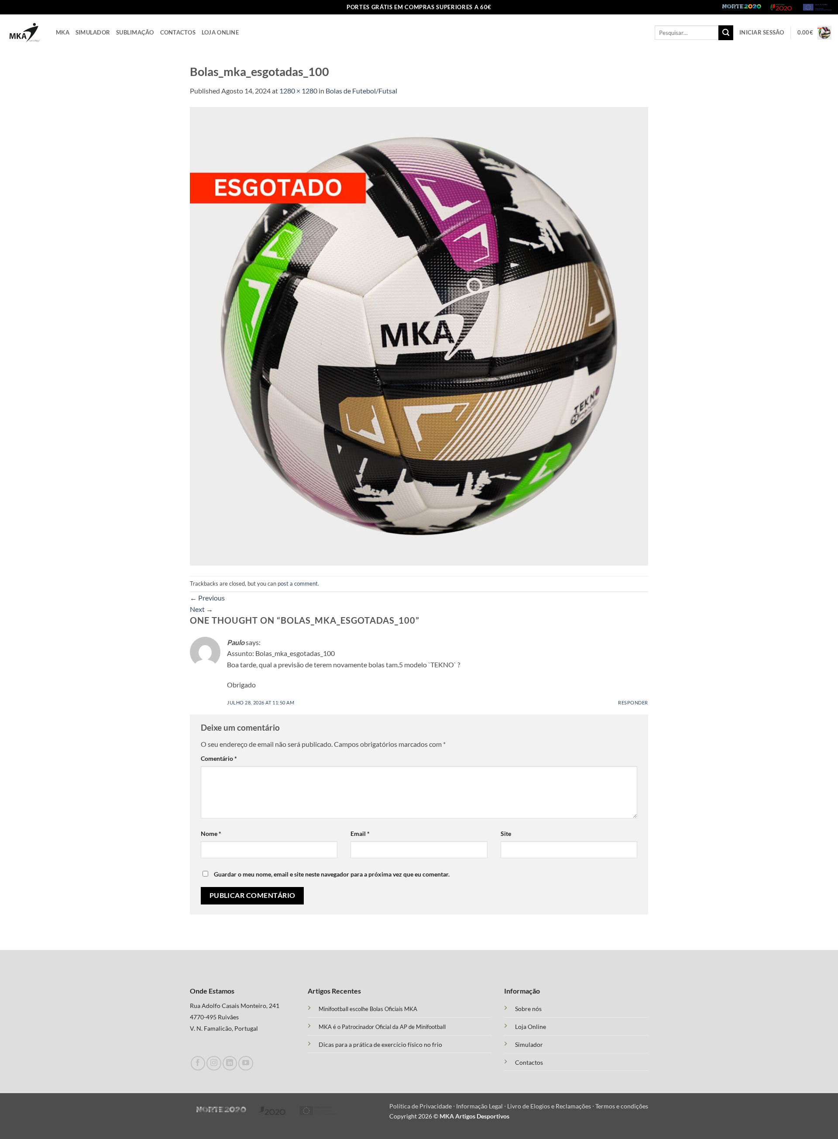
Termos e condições (621, 1106)
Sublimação (135, 32)
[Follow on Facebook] (198, 1063)
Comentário (219, 758)
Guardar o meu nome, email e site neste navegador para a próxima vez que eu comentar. (332, 874)
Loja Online (220, 32)
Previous (207, 598)
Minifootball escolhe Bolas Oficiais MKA (368, 1008)
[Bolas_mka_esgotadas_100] (419, 335)
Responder (633, 702)
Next (201, 609)
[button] (761, 32)
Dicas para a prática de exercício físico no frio (380, 1044)
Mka (62, 32)
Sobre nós (528, 1008)
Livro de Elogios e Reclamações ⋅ (551, 1106)
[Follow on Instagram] (213, 1063)
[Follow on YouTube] (245, 1063)
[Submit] (725, 32)
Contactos (178, 32)
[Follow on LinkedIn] (230, 1063)
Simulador (93, 32)
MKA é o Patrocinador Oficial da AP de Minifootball (382, 1026)
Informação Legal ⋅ (481, 1106)
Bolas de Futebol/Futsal (361, 90)
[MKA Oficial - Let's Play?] (25, 32)
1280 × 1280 (298, 90)
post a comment (298, 583)
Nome (211, 833)
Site (506, 833)
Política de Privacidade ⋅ (422, 1106)
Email (360, 833)
